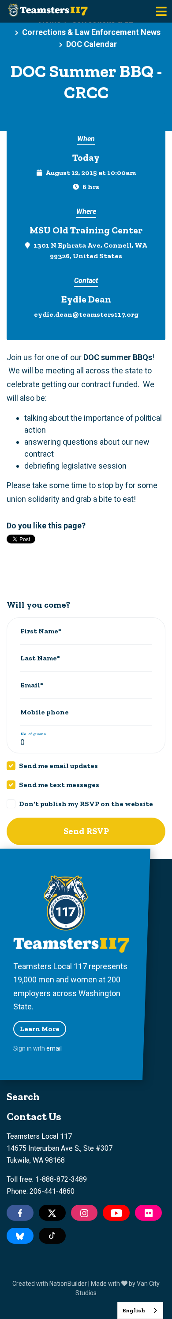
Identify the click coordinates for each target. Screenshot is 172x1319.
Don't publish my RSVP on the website (86, 803)
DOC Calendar (91, 44)
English (133, 1310)
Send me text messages (59, 784)
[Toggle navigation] (161, 11)
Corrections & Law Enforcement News (91, 32)
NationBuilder (68, 1283)
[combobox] (140, 1310)
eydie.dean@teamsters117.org (86, 314)
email (54, 1048)
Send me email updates (58, 765)
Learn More (40, 1028)
